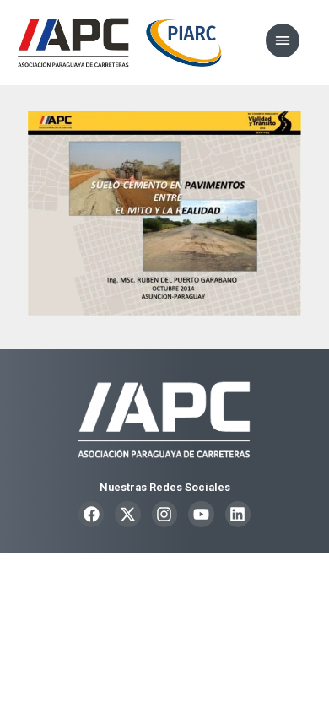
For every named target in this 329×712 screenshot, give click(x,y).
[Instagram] (164, 513)
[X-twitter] (127, 513)
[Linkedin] (238, 513)
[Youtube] (200, 513)
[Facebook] (91, 513)
